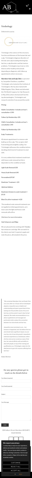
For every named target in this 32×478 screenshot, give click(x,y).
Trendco (27, 227)
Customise (15, 463)
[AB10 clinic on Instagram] (21, 439)
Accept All (16, 470)
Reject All (15, 467)
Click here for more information (11, 217)
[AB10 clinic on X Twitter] (16, 439)
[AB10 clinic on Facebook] (11, 439)
